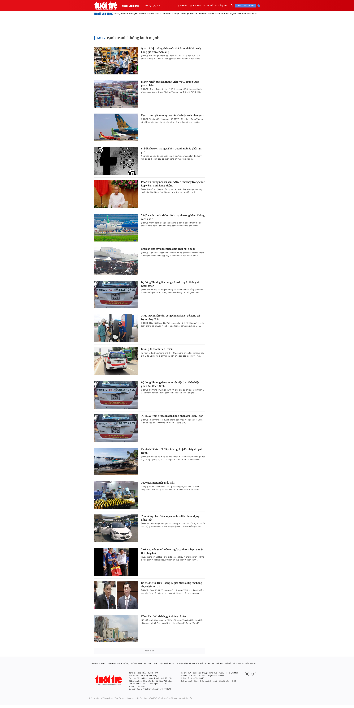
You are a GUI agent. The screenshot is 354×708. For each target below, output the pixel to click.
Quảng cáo (222, 5)
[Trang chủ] (103, 13)
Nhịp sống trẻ (185, 663)
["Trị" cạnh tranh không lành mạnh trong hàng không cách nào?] (116, 227)
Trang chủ (93, 663)
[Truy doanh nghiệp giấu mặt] (116, 495)
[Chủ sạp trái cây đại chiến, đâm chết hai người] (116, 261)
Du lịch (175, 663)
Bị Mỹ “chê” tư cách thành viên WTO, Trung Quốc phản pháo (170, 83)
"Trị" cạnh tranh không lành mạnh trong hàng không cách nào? (173, 217)
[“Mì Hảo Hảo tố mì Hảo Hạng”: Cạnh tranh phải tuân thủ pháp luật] (116, 562)
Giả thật (245, 663)
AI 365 (226, 14)
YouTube (197, 5)
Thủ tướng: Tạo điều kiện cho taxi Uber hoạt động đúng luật (170, 518)
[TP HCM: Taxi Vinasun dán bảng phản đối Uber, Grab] (116, 428)
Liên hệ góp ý (225, 681)
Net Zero (150, 14)
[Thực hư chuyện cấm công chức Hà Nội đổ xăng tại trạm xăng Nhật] (116, 328)
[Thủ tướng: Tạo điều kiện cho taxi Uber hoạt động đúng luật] (116, 528)
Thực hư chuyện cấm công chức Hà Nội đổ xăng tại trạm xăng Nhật (170, 317)
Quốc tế (124, 14)
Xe (170, 663)
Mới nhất (102, 663)
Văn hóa (195, 663)
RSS (234, 681)
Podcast (184, 5)
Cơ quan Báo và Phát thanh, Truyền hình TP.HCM (150, 689)
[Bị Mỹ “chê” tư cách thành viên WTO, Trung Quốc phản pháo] (116, 94)
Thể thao (219, 14)
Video (119, 663)
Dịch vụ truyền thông (190, 681)
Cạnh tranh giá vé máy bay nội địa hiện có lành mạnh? (172, 115)
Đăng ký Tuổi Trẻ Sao (245, 5)
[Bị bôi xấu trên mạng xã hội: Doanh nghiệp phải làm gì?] (116, 161)
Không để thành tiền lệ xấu (157, 349)
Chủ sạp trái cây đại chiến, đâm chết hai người (168, 248)
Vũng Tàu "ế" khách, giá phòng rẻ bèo (163, 616)
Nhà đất (228, 663)
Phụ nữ (233, 14)
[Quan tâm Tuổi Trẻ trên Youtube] (247, 674)
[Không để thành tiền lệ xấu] (116, 361)
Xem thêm (149, 651)
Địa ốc (254, 14)
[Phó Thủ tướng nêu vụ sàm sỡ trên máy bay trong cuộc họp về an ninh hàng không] (116, 194)
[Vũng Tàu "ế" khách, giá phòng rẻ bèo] (116, 628)
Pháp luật (184, 14)
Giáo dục (175, 14)
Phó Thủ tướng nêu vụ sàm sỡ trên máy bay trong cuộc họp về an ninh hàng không (173, 184)
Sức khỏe (167, 14)
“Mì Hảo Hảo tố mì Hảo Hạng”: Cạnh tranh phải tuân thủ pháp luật (172, 551)
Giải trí (211, 14)
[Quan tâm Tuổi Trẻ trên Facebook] (254, 674)
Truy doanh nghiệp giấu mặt (158, 482)
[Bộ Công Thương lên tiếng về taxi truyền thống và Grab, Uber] (116, 294)
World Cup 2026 (244, 14)
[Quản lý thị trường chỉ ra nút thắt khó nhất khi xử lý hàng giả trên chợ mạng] (116, 60)
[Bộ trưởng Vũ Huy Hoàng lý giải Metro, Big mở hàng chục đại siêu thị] (116, 595)
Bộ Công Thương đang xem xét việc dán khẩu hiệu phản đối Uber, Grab (170, 384)
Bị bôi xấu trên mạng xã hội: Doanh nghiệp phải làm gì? (171, 150)
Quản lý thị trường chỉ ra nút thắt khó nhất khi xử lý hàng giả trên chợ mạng (171, 50)
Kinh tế (158, 14)
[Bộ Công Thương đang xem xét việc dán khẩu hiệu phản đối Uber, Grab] (116, 395)
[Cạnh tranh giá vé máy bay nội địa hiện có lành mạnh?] (116, 127)
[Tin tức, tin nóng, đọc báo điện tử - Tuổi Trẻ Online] (108, 5)
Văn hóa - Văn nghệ (198, 14)
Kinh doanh (153, 663)
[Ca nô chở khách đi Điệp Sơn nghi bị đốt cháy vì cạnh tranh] (116, 461)
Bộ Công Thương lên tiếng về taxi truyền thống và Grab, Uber (170, 284)
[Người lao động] (130, 5)
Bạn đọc (142, 14)
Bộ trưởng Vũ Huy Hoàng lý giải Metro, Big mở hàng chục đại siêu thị (171, 584)
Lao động (133, 14)
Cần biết (209, 5)
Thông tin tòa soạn (137, 686)
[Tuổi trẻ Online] (109, 680)
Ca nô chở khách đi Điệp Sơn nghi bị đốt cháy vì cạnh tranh (171, 451)
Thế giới (133, 663)
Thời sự (117, 14)
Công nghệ (163, 663)
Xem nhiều (111, 663)
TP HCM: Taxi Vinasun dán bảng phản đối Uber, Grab (172, 415)
